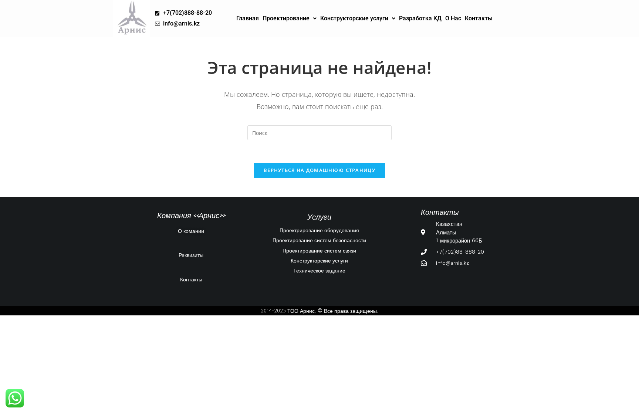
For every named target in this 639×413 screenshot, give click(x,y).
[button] (289, 18)
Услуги (319, 216)
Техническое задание (319, 270)
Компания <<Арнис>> (191, 215)
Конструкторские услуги (354, 18)
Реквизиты (191, 254)
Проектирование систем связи (319, 250)
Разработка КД (420, 18)
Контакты (479, 18)
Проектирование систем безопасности (319, 240)
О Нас (453, 18)
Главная (247, 18)
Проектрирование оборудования (319, 230)
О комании (191, 230)
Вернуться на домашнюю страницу (319, 170)
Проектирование (286, 18)
